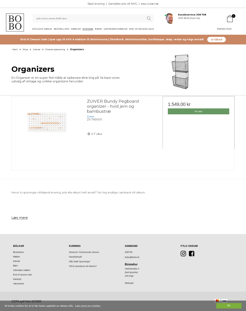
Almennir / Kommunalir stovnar (84, 252)
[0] (230, 19)
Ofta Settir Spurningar (79, 261)
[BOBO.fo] (15, 22)
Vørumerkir (18, 283)
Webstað (129, 283)
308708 (128, 252)
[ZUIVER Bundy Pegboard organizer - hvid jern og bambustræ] (47, 132)
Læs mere (20, 217)
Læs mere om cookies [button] (87, 305)
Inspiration (224, 29)
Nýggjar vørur (42, 29)
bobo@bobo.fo (132, 257)
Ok (228, 305)
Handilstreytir (75, 257)
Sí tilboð (216, 39)
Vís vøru (198, 111)
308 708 (153, 4)
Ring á (145, 4)
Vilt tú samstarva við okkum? (83, 266)
